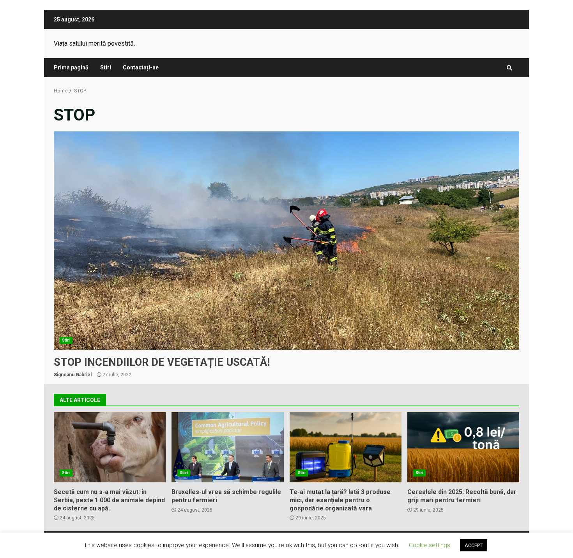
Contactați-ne (141, 67)
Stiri (105, 67)
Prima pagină (71, 67)
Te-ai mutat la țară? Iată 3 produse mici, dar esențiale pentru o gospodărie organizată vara (345, 447)
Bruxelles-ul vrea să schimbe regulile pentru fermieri (227, 447)
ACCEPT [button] (474, 545)
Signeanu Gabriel (73, 374)
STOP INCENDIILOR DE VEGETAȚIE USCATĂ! (286, 240)
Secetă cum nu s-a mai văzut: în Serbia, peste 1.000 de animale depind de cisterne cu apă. (110, 447)
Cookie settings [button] (429, 545)
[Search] (509, 67)
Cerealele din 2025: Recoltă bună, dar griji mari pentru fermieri (463, 447)
